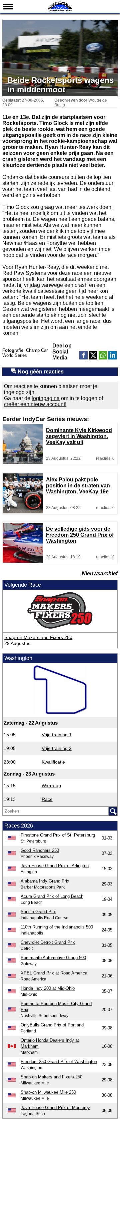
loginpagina (46, 398)
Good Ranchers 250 (40, 850)
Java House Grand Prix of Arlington (55, 865)
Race (47, 799)
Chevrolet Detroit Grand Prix (48, 942)
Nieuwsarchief (100, 573)
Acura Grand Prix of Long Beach (52, 896)
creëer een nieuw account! (35, 404)
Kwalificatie (53, 762)
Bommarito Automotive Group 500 (53, 957)
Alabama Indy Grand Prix (45, 881)
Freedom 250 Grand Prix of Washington (59, 1061)
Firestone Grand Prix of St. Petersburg (58, 835)
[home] (60, 11)
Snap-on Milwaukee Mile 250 (48, 1092)
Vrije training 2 (57, 748)
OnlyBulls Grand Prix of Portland (52, 1024)
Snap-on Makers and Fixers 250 (38, 637)
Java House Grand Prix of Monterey (55, 1107)
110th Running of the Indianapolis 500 (57, 926)
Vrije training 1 (57, 734)
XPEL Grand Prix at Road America (54, 972)
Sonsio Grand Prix (38, 911)
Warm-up (51, 785)
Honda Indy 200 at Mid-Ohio (48, 988)
